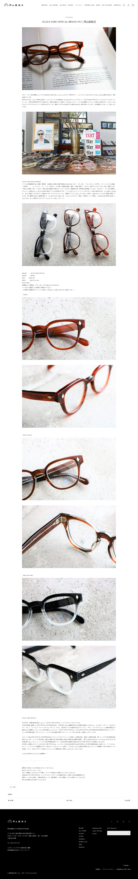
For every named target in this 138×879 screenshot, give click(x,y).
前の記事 (10, 800)
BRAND (45, 5)
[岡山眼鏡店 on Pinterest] (123, 822)
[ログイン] (128, 5)
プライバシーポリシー (108, 869)
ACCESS (63, 5)
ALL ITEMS (53, 5)
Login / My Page (97, 831)
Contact (94, 833)
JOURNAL (79, 5)
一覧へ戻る (69, 800)
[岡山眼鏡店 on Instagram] (129, 822)
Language (125, 865)
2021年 (10, 794)
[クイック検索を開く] (124, 5)
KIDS (98, 5)
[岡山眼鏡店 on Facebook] (111, 822)
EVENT (70, 5)
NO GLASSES (107, 5)
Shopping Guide (97, 828)
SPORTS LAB (89, 5)
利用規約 (98, 869)
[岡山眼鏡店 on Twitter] (117, 822)
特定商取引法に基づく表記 (123, 869)
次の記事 (127, 800)
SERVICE (117, 5)
